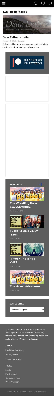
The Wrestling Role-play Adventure (23, 205)
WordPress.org (12, 382)
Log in (8, 370)
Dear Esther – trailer (16, 37)
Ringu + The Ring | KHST (22, 260)
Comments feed (12, 378)
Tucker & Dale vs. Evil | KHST (24, 232)
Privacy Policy (11, 354)
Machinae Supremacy (14, 350)
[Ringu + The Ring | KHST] (27, 249)
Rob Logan (21, 41)
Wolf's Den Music (13, 359)
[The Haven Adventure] (27, 277)
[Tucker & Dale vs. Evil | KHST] (27, 221)
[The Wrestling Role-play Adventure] (27, 194)
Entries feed (11, 374)
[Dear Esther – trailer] (27, 24)
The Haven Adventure (25, 286)
